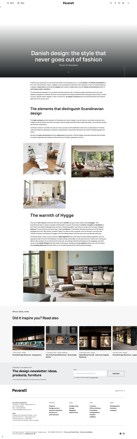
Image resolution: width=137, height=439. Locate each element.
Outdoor (93, 414)
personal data (94, 377)
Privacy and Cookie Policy (71, 432)
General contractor (55, 410)
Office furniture (95, 408)
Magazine (72, 410)
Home (41, 7)
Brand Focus (73, 412)
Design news (73, 406)
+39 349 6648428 (20, 407)
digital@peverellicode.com (24, 409)
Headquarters (115, 406)
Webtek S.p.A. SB (30, 433)
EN (128, 3)
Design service (54, 408)
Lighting (92, 417)
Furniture (93, 406)
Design (57, 7)
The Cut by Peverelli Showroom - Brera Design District (61, 356)
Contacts (113, 408)
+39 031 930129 (19, 406)
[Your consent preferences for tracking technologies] (2, 436)
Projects (52, 406)
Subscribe (116, 373)
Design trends (49, 7)
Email (75, 369)
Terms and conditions (86, 432)
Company (113, 410)
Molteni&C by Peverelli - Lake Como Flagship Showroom (94, 356)
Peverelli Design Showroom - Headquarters (26, 355)
